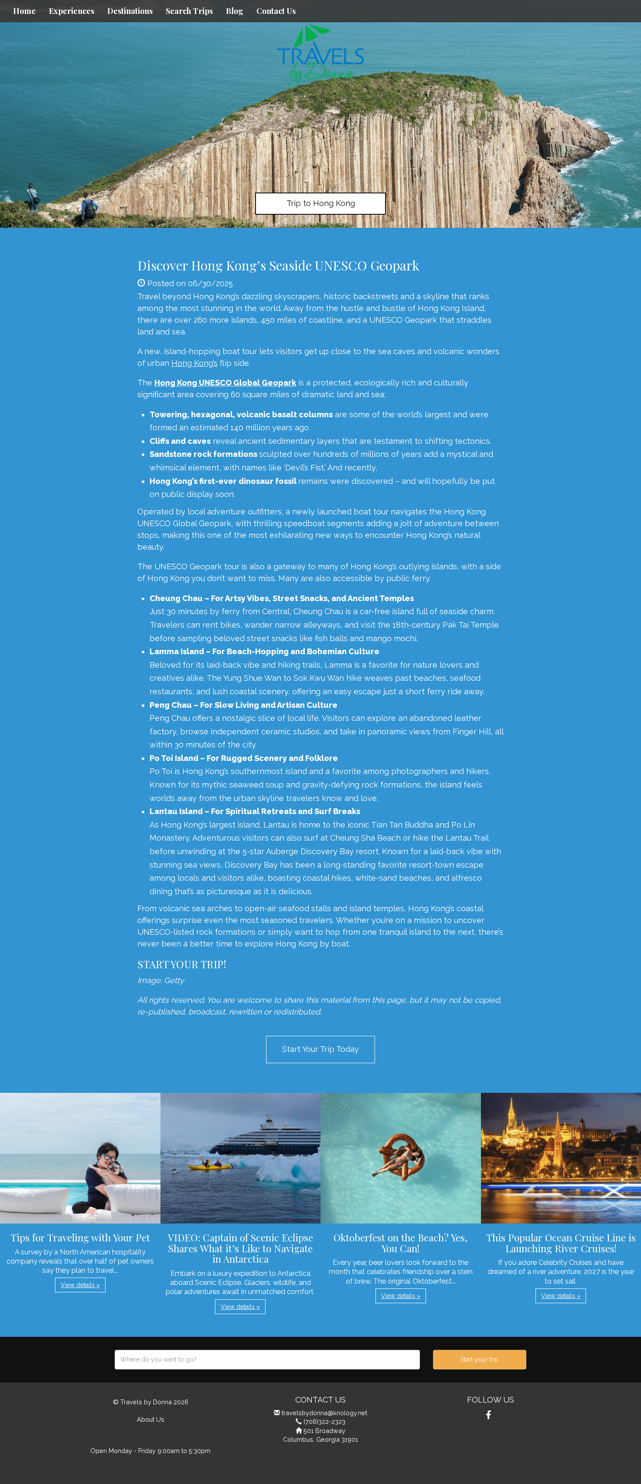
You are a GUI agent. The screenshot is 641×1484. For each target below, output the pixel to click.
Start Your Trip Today (320, 1049)
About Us (150, 1419)
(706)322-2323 (324, 1421)
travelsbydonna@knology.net (324, 1412)
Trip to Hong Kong (320, 203)
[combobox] (267, 1359)
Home (24, 11)
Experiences (71, 11)
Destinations (130, 11)
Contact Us (276, 11)
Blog (234, 11)
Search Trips (189, 11)
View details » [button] (80, 1284)
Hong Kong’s (194, 363)
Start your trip (479, 1359)
